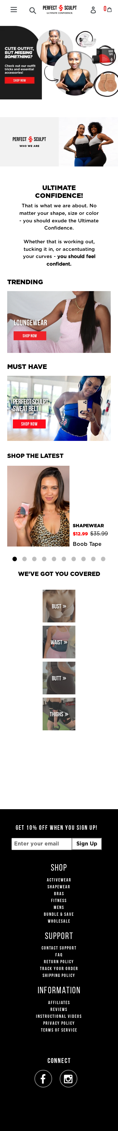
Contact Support (59, 948)
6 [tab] (64, 558)
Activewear (59, 880)
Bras (59, 894)
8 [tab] (83, 558)
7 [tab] (73, 558)
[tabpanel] (59, 506)
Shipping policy (59, 975)
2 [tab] (24, 558)
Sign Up (86, 843)
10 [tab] (103, 558)
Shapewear (59, 887)
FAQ (59, 955)
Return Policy (59, 962)
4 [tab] (44, 558)
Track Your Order (59, 968)
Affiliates (59, 1002)
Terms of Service (59, 1030)
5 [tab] (54, 558)
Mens (59, 907)
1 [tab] (14, 558)
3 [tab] (34, 558)
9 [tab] (93, 558)
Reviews (59, 1009)
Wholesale (59, 921)
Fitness (59, 900)
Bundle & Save (59, 914)
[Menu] (14, 8)
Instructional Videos (59, 1016)
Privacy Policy (59, 1023)
